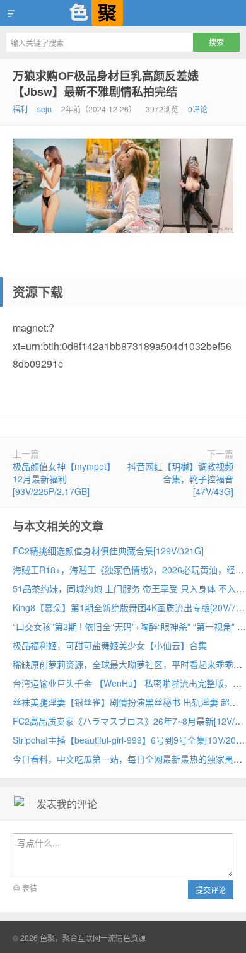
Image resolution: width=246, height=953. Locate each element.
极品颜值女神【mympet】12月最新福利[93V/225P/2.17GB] (64, 479)
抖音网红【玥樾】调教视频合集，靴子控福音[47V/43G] (180, 479)
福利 (20, 108)
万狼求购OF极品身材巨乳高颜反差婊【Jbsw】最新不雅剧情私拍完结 (106, 83)
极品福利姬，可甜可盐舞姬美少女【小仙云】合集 (110, 645)
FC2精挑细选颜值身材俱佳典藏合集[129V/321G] (108, 550)
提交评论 (211, 889)
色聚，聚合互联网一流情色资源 (123, 13)
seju (44, 108)
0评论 (198, 108)
